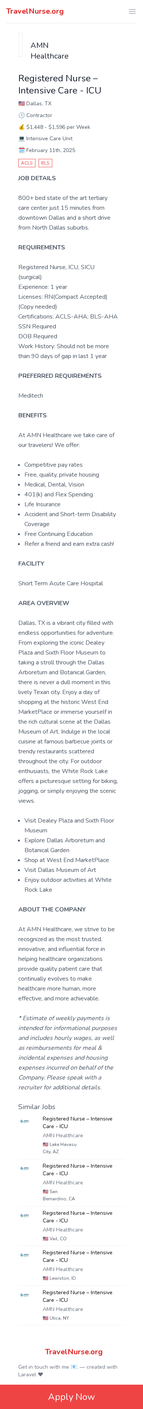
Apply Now (71, 1397)
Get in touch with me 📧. (48, 1367)
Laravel (27, 1374)
